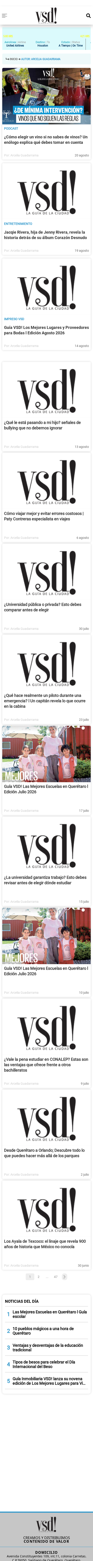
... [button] (47, 1277)
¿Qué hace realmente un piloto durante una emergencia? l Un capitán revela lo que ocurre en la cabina (45, 701)
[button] (63, 1276)
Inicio (13, 59)
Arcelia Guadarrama (24, 155)
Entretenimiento (18, 224)
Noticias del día (22, 1301)
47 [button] (56, 1277)
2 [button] (39, 1277)
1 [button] (30, 1277)
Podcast (11, 128)
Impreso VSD (14, 319)
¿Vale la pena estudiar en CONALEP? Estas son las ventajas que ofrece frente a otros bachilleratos (46, 1064)
